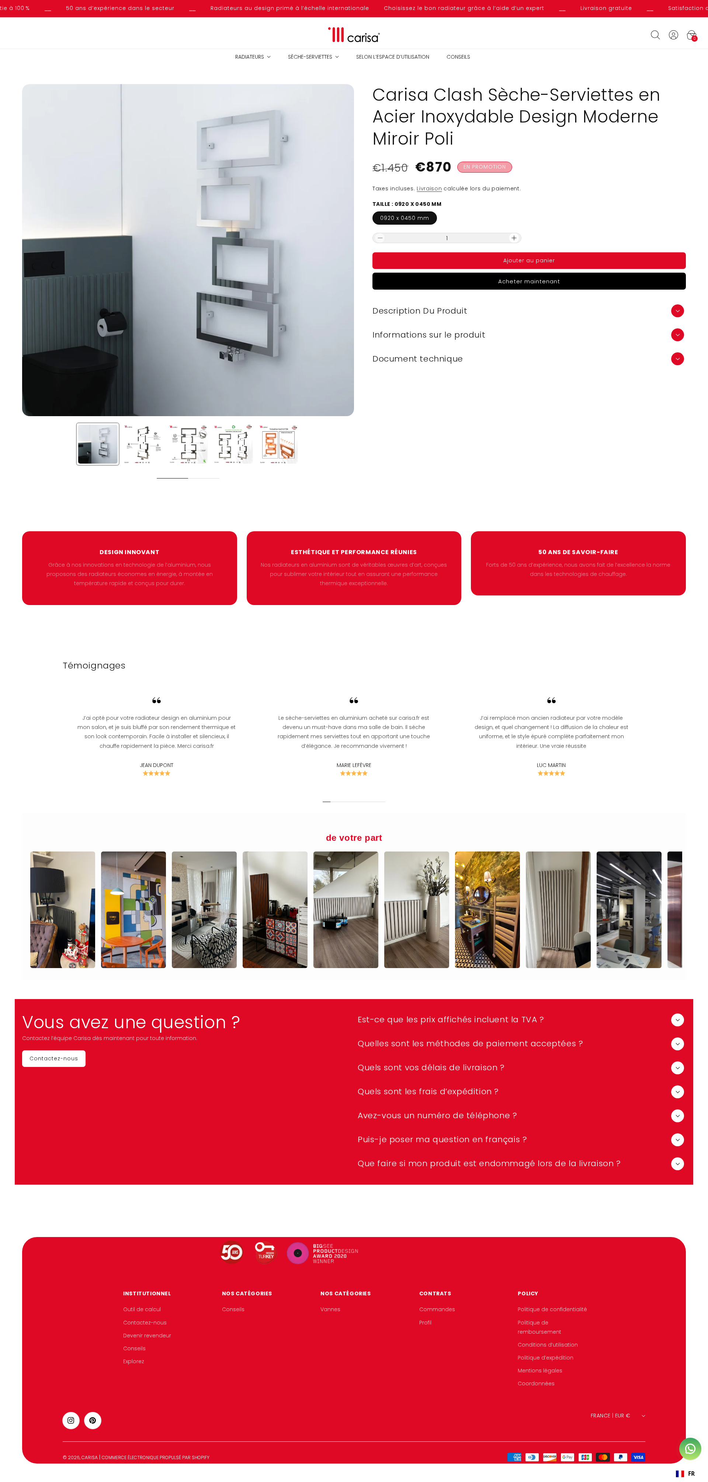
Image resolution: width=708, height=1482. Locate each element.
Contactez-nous (145, 1322)
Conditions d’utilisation (548, 1344)
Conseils (134, 1348)
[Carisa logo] (354, 35)
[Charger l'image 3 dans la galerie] (188, 444)
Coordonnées (536, 1383)
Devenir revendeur (147, 1335)
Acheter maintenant (529, 281)
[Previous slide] (149, 478)
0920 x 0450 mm (404, 218)
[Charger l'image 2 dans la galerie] (142, 444)
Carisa (89, 1457)
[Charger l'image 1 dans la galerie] (97, 444)
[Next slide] (227, 478)
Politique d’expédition (545, 1357)
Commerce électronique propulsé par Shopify (155, 1457)
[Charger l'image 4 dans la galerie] (233, 444)
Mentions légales (540, 1370)
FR (691, 1474)
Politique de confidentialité (552, 1309)
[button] (655, 35)
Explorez (133, 1361)
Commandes (437, 1309)
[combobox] (685, 1474)
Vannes (330, 1309)
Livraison (429, 188)
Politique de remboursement (539, 1327)
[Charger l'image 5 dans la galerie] (278, 444)
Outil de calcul (142, 1309)
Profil (425, 1322)
